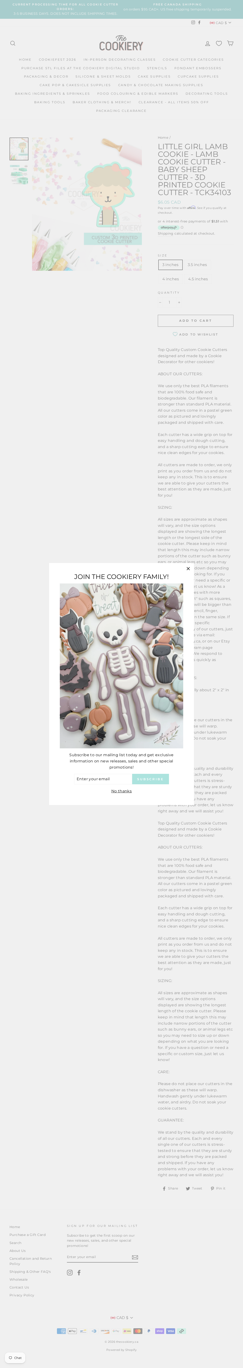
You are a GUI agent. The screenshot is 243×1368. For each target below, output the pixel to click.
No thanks (121, 791)
